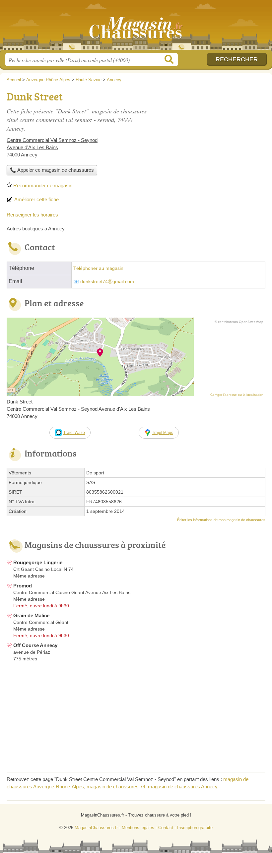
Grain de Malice (31, 615)
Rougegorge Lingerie (37, 562)
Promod (22, 585)
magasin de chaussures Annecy (182, 786)
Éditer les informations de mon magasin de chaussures (221, 520)
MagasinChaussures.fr (136, 27)
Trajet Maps (162, 432)
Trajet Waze (74, 432)
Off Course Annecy (35, 645)
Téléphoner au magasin (98, 268)
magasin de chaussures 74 (116, 786)
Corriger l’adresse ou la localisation (236, 394)
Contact (165, 827)
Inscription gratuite (195, 827)
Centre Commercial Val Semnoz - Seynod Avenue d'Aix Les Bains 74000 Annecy (52, 147)
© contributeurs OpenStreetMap (239, 322)
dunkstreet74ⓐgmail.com (107, 281)
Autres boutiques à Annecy (36, 228)
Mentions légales (138, 827)
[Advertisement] (209, 134)
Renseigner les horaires (32, 214)
